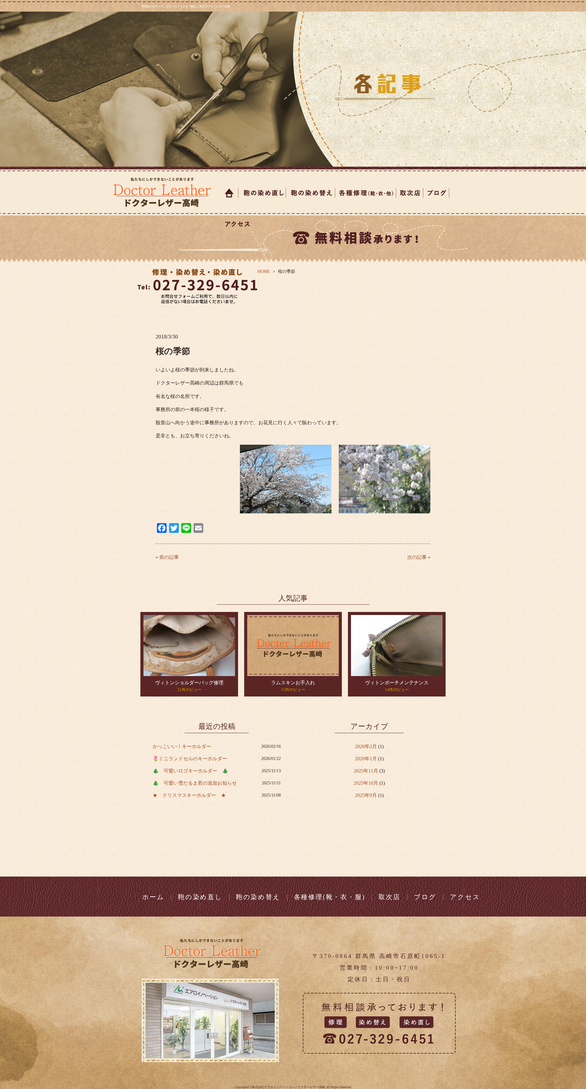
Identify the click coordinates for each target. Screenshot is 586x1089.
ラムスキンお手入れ (293, 682)
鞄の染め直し (200, 897)
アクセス (236, 224)
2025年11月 (366, 770)
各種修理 (365, 193)
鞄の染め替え (258, 897)
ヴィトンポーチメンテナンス (397, 682)
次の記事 (417, 557)
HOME (264, 271)
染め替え (310, 193)
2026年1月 (366, 758)
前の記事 (169, 557)
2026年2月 (366, 746)
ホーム (229, 193)
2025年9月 (366, 795)
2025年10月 (366, 783)
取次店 (409, 193)
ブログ (436, 193)
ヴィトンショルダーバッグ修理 (189, 682)
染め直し (262, 193)
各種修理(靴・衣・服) (329, 897)
